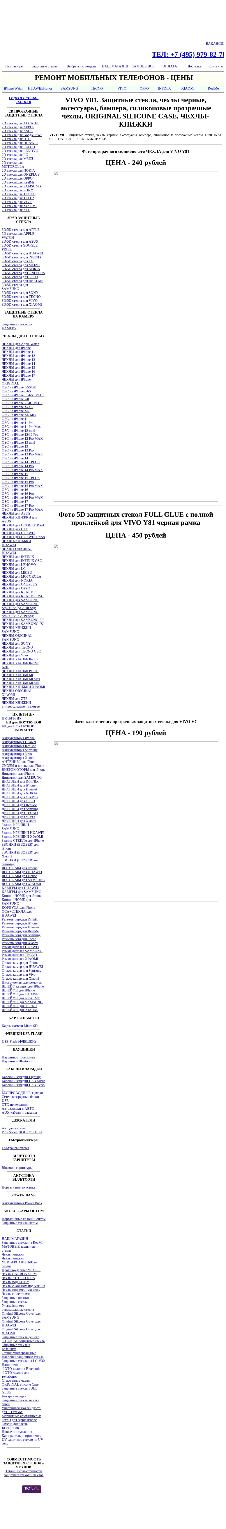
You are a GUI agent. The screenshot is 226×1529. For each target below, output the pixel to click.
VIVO (121, 88)
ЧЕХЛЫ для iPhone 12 (18, 356)
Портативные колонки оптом (24, 1219)
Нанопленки (11, 1365)
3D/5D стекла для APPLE (21, 229)
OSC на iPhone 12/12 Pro (20, 434)
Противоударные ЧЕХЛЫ (21, 1270)
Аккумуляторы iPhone (18, 738)
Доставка (194, 66)
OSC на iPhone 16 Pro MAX (22, 497)
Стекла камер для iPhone (20, 963)
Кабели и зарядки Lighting (21, 1077)
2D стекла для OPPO (17, 178)
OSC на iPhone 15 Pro (18, 482)
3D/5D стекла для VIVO (20, 300)
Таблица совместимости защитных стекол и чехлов (24, 1473)
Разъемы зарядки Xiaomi (20, 943)
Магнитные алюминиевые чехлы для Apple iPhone (21, 1418)
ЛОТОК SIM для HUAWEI (22, 872)
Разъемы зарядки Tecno (19, 939)
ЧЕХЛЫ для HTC (15, 529)
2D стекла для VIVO (17, 202)
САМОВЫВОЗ (143, 66)
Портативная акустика (18, 1187)
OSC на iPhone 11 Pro (18, 423)
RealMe (213, 88)
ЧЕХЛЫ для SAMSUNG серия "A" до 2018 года (20, 606)
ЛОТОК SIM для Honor (19, 876)
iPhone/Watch (13, 88)
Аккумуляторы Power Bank (22, 1203)
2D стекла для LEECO (18, 147)
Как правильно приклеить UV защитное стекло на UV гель (22, 1439)
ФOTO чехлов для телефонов (15, 1374)
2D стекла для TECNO (18, 194)
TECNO (97, 88)
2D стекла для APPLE (18, 127)
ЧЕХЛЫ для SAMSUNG (20, 600)
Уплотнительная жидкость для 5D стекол (21, 1410)
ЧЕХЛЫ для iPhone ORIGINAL (16, 381)
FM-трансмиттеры (15, 1148)
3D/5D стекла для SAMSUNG (15, 287)
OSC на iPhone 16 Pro (18, 494)
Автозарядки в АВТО (18, 1108)
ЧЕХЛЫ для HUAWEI (18, 533)
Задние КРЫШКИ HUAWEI (23, 832)
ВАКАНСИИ (216, 43)
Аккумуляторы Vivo (17, 754)
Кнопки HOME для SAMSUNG (16, 901)
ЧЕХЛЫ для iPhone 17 (18, 375)
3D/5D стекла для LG (18, 261)
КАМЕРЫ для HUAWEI (20, 888)
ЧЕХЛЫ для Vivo (15, 655)
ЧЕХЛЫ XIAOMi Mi (17, 675)
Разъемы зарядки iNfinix (20, 919)
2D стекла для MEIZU (18, 158)
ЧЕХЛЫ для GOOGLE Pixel (23, 525)
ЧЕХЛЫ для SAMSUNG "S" (23, 624)
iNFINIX (164, 88)
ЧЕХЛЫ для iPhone (16, 348)
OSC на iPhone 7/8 (15, 399)
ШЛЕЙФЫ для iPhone (18, 990)
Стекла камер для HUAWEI (22, 966)
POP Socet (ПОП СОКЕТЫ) (22, 1132)
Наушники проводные (18, 1057)
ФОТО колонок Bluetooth (21, 1368)
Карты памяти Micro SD (20, 1026)
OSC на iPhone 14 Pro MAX (22, 470)
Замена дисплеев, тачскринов (15, 1426)
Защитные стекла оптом (20, 1223)
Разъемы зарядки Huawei (20, 927)
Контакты (215, 66)
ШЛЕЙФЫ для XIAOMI (20, 1010)
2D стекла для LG (15, 155)
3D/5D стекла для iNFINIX (22, 257)
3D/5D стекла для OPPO (20, 277)
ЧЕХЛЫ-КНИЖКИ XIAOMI (23, 687)
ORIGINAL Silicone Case (20, 1384)
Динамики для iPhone (18, 773)
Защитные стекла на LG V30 (23, 1361)
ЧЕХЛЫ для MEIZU (17, 572)
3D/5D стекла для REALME (22, 281)
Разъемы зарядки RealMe (20, 931)
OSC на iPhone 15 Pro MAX (22, 486)
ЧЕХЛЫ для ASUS (16, 513)
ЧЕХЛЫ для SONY (16, 643)
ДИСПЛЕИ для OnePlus (20, 797)
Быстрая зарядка (14, 1396)
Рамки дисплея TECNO (19, 955)
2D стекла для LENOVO (20, 151)
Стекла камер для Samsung (21, 970)
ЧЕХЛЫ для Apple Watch (20, 344)
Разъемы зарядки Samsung (21, 935)
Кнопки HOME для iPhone (21, 896)
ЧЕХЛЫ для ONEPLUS (19, 584)
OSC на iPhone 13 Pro (18, 450)
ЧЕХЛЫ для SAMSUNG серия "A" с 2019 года (20, 614)
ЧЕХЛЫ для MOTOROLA (21, 576)
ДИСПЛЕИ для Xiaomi (19, 821)
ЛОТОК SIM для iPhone (19, 868)
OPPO (144, 88)
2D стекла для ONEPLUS (21, 174)
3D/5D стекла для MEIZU (21, 265)
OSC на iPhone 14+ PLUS (21, 462)
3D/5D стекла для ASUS (20, 241)
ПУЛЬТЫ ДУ (11, 718)
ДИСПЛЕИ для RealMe (19, 805)
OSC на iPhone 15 (15, 474)
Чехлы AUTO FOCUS (18, 1278)
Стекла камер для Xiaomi (20, 978)
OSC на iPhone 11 (15, 419)
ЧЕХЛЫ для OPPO (16, 588)
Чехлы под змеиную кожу (21, 1290)
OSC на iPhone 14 (15, 458)
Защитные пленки (15, 1298)
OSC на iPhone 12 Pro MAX (22, 438)
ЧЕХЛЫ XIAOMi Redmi (20, 659)
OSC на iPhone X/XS (17, 407)
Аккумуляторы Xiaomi (18, 758)
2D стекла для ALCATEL (20, 123)
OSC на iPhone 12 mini (18, 430)
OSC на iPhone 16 (15, 490)
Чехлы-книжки (13, 1254)
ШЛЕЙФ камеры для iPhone (23, 986)
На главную (14, 66)
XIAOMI (187, 88)
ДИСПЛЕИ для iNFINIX (20, 781)
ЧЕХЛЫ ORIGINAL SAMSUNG (17, 637)
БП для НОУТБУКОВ (18, 726)
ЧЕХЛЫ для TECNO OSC (21, 651)
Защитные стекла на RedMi (22, 1242)
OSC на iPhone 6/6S (16, 391)
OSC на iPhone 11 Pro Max (21, 427)
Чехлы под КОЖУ (15, 1282)
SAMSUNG (69, 88)
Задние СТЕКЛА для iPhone (23, 840)
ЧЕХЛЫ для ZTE (15, 698)
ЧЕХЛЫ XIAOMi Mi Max (21, 679)
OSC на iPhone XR (16, 411)
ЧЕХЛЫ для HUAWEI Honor (23, 537)
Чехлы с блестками (16, 1294)
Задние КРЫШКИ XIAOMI (22, 836)
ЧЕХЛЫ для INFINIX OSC (22, 561)
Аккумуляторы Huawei (19, 742)
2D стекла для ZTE (16, 210)
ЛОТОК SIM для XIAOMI (21, 884)
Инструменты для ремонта (22, 982)
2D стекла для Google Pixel (22, 135)
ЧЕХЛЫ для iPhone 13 (18, 360)
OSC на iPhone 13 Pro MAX (22, 454)
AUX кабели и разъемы (19, 1112)
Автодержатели (13, 1128)
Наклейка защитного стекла (23, 1357)
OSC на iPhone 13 (15, 446)
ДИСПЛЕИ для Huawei (19, 789)
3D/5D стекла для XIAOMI (22, 304)
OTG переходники (16, 1104)
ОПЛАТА (169, 66)
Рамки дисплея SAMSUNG (22, 951)
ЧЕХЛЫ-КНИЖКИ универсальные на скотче (21, 704)
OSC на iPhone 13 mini (18, 442)
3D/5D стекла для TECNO (21, 296)
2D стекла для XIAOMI (19, 206)
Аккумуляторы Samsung (20, 750)
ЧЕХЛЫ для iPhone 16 (18, 371)
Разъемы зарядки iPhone (19, 923)
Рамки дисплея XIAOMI (20, 959)
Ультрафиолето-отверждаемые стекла (18, 1307)
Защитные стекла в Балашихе (16, 1347)
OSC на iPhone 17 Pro (18, 505)
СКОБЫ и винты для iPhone (23, 765)
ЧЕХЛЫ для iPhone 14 (18, 363)
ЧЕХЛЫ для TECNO (17, 647)
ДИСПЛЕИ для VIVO (18, 817)
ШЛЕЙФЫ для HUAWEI (20, 994)
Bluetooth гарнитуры (17, 1167)
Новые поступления (17, 1432)
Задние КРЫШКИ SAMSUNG (15, 827)
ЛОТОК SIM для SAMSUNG (23, 880)
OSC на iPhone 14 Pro (18, 466)
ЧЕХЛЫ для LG (14, 568)
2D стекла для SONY (17, 190)
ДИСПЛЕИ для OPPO (18, 801)
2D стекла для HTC (16, 139)
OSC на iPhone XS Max (19, 415)
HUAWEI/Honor (40, 88)
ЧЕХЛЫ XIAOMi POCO (20, 671)
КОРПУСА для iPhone (18, 907)
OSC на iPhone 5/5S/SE (19, 387)
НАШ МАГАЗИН (115, 66)
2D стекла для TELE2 (18, 198)
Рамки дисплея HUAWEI (20, 947)
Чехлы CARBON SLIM (19, 1274)
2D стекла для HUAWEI (20, 143)
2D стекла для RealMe (18, 182)
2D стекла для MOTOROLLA (13, 164)
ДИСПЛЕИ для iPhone (18, 785)
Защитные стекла (44, 66)
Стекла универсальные (19, 1353)
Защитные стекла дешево (20, 1337)
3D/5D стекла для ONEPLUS (23, 273)
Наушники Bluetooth (17, 1061)
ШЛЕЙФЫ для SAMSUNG (22, 1002)
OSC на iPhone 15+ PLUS (21, 478)
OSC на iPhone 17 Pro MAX (22, 509)
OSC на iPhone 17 (15, 501)
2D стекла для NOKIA (18, 170)
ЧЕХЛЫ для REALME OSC (23, 596)
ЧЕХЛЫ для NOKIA (17, 580)
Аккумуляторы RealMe (19, 746)
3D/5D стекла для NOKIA (21, 269)
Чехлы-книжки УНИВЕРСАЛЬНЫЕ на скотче (19, 1262)
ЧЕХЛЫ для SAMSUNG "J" (23, 620)
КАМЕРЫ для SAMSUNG (21, 892)
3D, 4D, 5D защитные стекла (23, 1341)
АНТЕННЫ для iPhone (19, 762)
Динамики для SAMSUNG (22, 777)
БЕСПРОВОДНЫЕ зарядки (22, 1093)
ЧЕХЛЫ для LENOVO (19, 564)
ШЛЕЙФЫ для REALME (21, 998)
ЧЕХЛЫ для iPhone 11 (18, 352)
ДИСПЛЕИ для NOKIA (19, 793)
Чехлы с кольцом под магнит (23, 1286)
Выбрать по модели (81, 66)
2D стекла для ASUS (17, 131)
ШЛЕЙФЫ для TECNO (19, 1006)
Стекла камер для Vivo (18, 974)
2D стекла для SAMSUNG (21, 186)
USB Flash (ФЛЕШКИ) (19, 1041)
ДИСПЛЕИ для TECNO (20, 813)
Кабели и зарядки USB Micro (23, 1081)
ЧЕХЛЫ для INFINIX (18, 557)
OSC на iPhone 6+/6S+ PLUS (23, 395)
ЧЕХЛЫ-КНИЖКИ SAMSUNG (16, 629)
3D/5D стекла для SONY (20, 293)
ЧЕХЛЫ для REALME (19, 592)
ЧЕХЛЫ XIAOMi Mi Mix (20, 683)
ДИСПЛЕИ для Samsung (20, 809)
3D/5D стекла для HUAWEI (22, 253)
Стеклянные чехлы (16, 1380)
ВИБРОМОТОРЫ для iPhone (23, 769)
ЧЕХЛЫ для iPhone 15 (18, 367)
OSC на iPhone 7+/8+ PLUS (22, 403)
